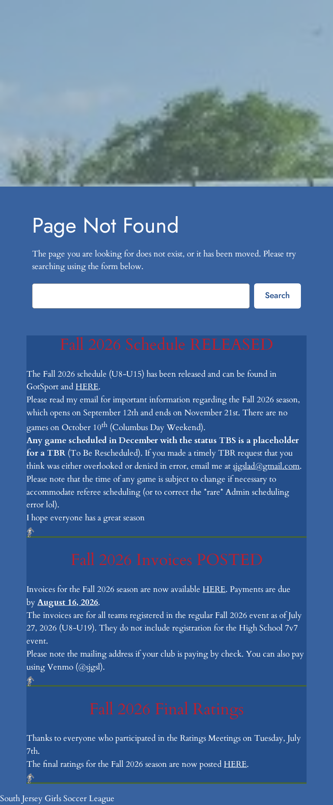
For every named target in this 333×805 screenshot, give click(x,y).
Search (277, 295)
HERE (86, 386)
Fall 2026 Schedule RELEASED (166, 345)
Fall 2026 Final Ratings (166, 709)
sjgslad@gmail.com (266, 466)
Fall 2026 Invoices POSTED (167, 560)
